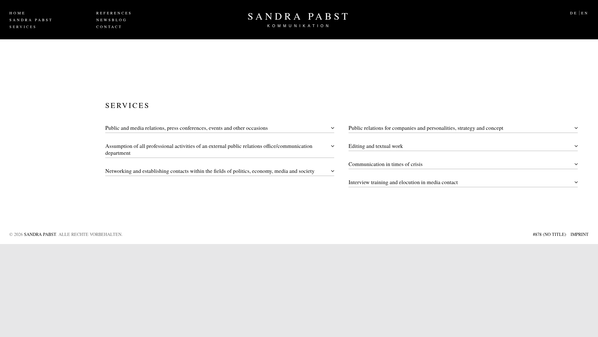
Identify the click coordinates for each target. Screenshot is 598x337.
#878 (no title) (549, 234)
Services (23, 26)
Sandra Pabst (299, 18)
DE (573, 12)
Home (17, 12)
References (114, 12)
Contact (109, 26)
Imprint (580, 234)
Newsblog (111, 19)
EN (585, 12)
